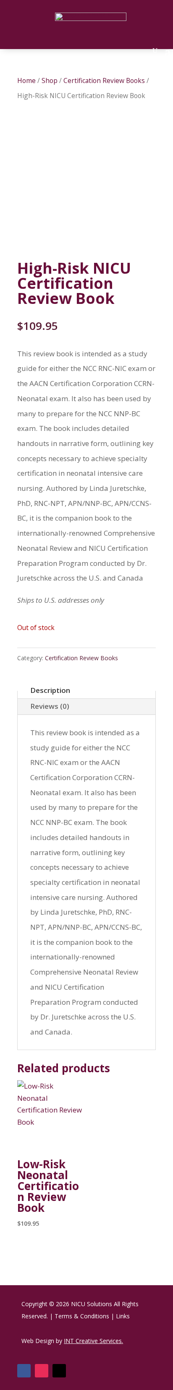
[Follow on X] (59, 1370)
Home (26, 80)
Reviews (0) (49, 706)
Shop (50, 80)
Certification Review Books (104, 80)
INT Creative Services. (93, 1341)
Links (123, 1316)
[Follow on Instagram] (41, 1370)
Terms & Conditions (82, 1316)
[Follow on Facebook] (24, 1370)
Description (50, 690)
